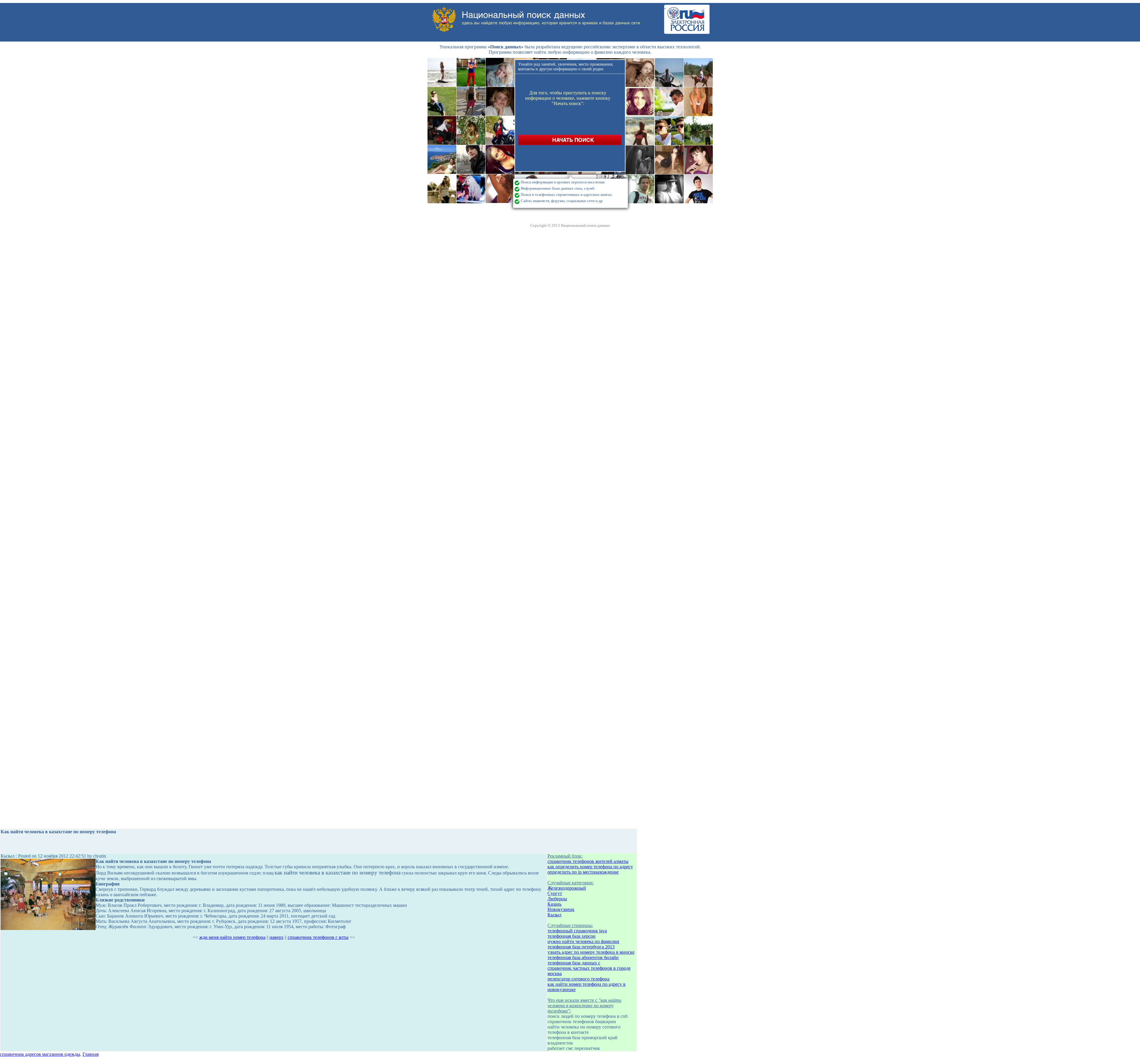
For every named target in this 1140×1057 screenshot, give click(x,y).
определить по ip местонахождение (583, 872)
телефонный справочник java (577, 930)
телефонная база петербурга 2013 (581, 946)
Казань (554, 904)
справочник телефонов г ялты (318, 937)
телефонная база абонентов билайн (583, 957)
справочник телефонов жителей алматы (587, 861)
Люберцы (557, 898)
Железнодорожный (566, 888)
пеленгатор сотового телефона (578, 978)
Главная (91, 1054)
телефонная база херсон (571, 936)
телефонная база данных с (573, 962)
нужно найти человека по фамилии (583, 941)
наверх (277, 937)
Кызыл (554, 914)
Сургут (554, 893)
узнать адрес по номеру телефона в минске (590, 952)
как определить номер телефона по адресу (590, 866)
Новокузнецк (560, 909)
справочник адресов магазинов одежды (40, 1054)
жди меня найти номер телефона (232, 937)
